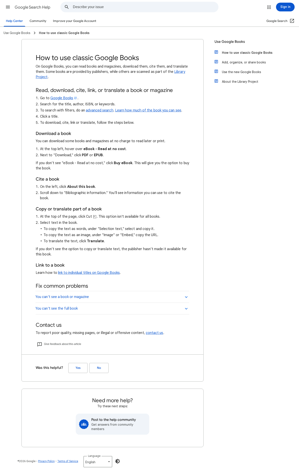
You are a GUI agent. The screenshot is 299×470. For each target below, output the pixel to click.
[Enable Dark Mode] (117, 461)
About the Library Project (240, 82)
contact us (154, 333)
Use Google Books (230, 41)
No (99, 368)
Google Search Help (32, 7)
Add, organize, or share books (244, 62)
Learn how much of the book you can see (148, 110)
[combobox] (145, 7)
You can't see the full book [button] (56, 308)
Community (38, 21)
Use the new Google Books (241, 72)
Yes (78, 368)
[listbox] (97, 461)
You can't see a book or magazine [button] (62, 297)
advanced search (99, 110)
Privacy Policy (46, 461)
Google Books (61, 98)
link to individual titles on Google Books (89, 273)
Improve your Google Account (74, 21)
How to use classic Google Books (247, 53)
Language (94, 455)
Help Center (14, 21)
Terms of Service (67, 461)
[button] (8, 7)
